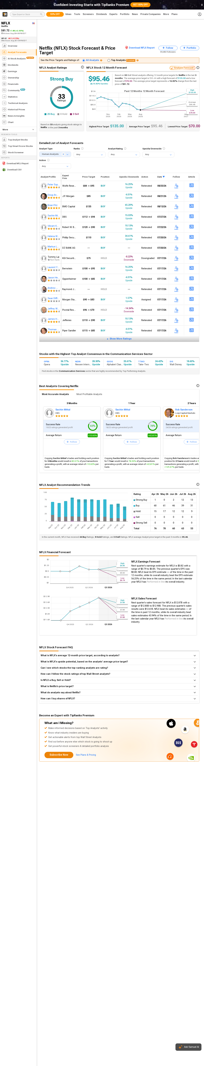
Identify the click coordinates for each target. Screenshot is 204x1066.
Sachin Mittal (62, 409)
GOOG (110, 361)
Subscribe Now (59, 754)
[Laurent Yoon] (44, 269)
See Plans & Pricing (86, 755)
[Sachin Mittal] (44, 217)
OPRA (46, 361)
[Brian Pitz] (44, 206)
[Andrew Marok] (44, 289)
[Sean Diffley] (44, 300)
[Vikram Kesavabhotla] (44, 227)
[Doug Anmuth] (44, 196)
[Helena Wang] (44, 237)
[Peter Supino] (44, 186)
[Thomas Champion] (44, 331)
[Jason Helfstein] (44, 279)
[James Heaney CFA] (44, 320)
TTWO (141, 361)
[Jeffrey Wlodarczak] (44, 310)
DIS (171, 361)
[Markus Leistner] (44, 248)
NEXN (77, 361)
